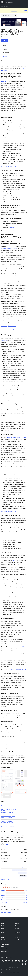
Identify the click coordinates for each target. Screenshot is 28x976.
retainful (5, 36)
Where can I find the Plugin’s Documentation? (7, 822)
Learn (2, 932)
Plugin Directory (5, 6)
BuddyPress (5, 951)
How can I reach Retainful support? (10, 826)
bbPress (4, 949)
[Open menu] (26, 2)
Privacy (3, 928)
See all (25, 902)
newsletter (24, 872)
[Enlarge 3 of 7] (11, 785)
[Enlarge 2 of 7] (11, 776)
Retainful (3, 81)
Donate (17, 937)
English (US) (24, 867)
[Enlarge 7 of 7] (24, 790)
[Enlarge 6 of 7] (24, 779)
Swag (17, 939)
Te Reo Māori (8, 957)
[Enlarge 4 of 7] (11, 794)
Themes (17, 923)
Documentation (12, 166)
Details (4, 45)
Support (5, 56)
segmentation (21, 647)
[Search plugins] (15, 15)
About (2, 921)
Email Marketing (23, 870)
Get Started (4, 166)
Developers (4, 937)
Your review (4, 902)
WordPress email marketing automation (16, 437)
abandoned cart (15, 870)
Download (4, 40)
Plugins (16, 925)
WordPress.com (6, 944)
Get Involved (18, 932)
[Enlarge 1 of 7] (11, 771)
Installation (13, 230)
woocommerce (23, 875)
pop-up (14, 560)
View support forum (6, 912)
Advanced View (5, 879)
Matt (3, 946)
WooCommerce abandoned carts (9, 248)
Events (16, 935)
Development (6, 52)
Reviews (5, 49)
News (2, 923)
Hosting (3, 925)
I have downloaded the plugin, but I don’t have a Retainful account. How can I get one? (9, 811)
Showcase (17, 921)
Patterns (17, 928)
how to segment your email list (18, 669)
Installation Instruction (6, 805)
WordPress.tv (5, 939)
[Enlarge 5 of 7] (24, 771)
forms (19, 872)
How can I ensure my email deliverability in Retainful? (8, 816)
